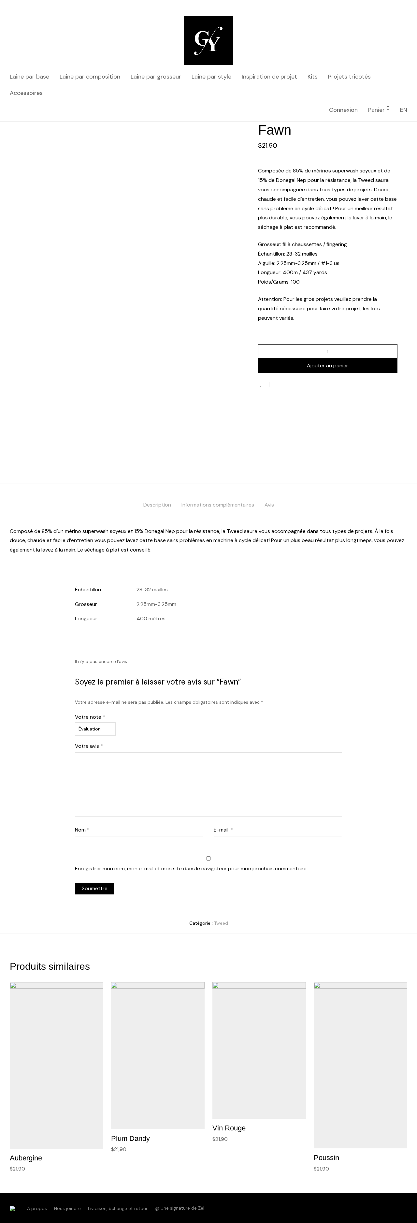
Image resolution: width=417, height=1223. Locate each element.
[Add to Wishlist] (263, 384)
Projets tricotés (349, 77)
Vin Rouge (229, 1128)
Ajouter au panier (327, 365)
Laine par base (29, 77)
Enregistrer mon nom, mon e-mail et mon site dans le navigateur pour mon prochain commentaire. (191, 868)
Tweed (221, 923)
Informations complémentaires (217, 504)
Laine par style (211, 77)
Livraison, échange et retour (118, 1208)
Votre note (90, 717)
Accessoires (26, 93)
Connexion (343, 110)
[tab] (157, 505)
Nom (82, 829)
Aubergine (26, 1158)
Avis (269, 504)
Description (157, 504)
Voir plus (17, 1168)
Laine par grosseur (156, 77)
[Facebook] (394, 1208)
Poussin (326, 1158)
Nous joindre (67, 1208)
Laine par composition (90, 77)
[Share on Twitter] (286, 385)
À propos (37, 1208)
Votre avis (89, 746)
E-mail (224, 829)
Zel (201, 1208)
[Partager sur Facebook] (276, 385)
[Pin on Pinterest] (295, 385)
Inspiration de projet (269, 77)
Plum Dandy (130, 1138)
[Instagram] (405, 1208)
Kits (313, 77)
